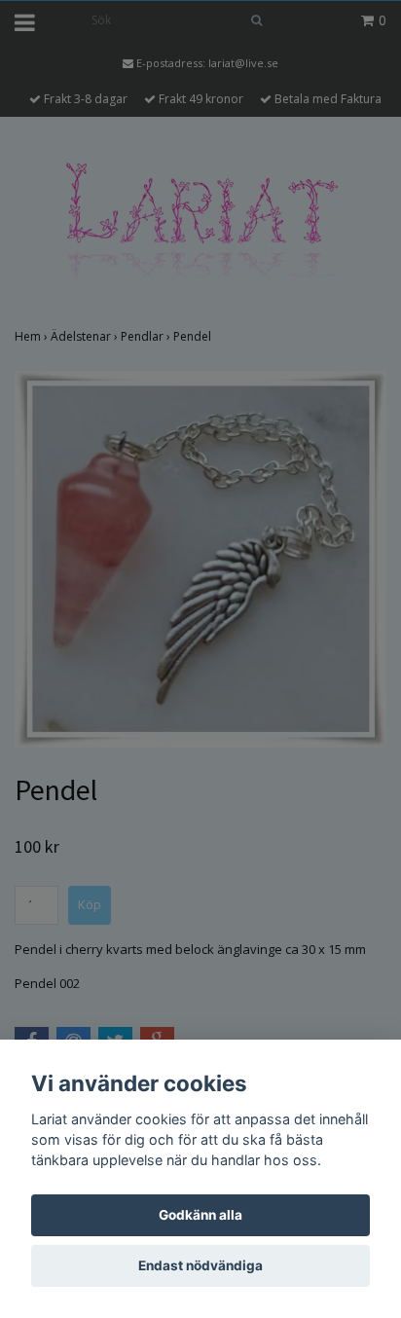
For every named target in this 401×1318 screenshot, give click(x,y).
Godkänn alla (200, 1215)
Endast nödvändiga (200, 1265)
